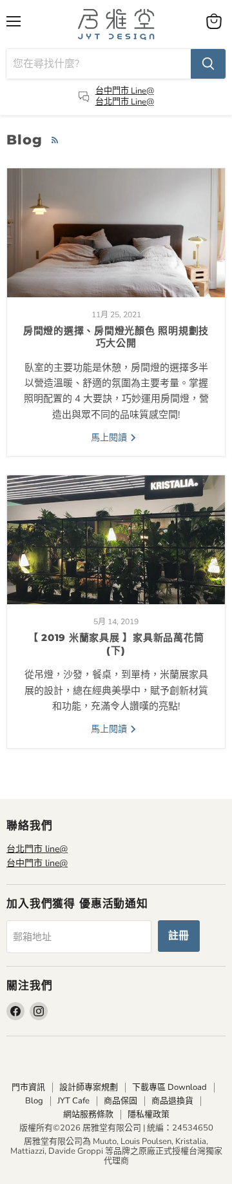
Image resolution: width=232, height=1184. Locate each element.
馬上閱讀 (110, 437)
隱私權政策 (148, 1114)
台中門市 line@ (37, 863)
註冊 (179, 936)
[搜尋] (208, 64)
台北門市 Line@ (124, 102)
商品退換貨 (172, 1101)
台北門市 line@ (37, 849)
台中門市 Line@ (124, 91)
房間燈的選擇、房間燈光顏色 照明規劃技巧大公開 (116, 337)
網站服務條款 (88, 1114)
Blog (34, 1101)
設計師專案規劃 (88, 1087)
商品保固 (120, 1101)
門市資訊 (28, 1087)
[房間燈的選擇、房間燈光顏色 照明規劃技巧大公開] (116, 232)
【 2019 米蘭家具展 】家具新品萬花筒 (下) (116, 643)
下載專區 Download (169, 1087)
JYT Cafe (73, 1101)
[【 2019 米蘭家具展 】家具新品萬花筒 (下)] (116, 539)
